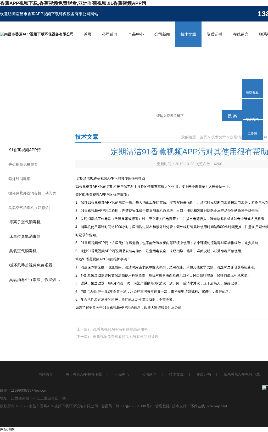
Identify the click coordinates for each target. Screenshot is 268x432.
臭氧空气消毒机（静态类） (30, 208)
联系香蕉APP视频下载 (242, 374)
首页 (88, 34)
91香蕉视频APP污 (25, 150)
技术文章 (188, 34)
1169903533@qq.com (29, 390)
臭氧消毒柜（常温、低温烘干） (36, 279)
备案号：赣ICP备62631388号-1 (127, 406)
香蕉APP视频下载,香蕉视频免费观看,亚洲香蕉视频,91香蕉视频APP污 (73, 3)
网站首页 (45, 374)
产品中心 (136, 34)
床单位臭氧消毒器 (25, 236)
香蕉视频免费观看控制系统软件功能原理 (126, 336)
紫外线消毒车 (19, 179)
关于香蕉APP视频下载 (84, 374)
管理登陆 (162, 406)
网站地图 (7, 429)
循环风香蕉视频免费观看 (30, 265)
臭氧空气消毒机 (23, 251)
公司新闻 (162, 34)
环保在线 (197, 406)
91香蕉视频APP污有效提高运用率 (120, 329)
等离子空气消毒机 (25, 222)
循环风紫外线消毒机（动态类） (34, 193)
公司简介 (110, 34)
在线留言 (241, 34)
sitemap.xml (217, 406)
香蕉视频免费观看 (23, 164)
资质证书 (214, 34)
